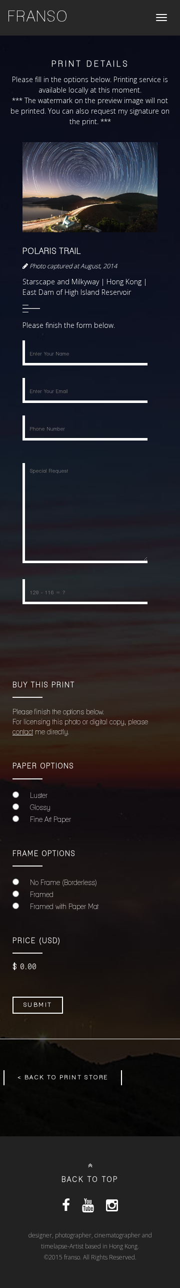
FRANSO (38, 18)
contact (22, 732)
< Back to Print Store (63, 1077)
